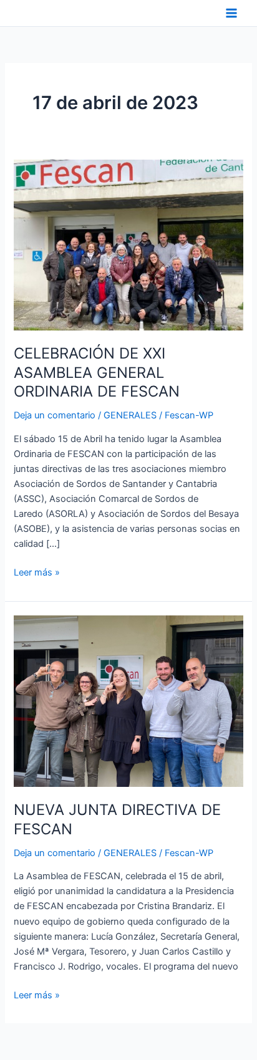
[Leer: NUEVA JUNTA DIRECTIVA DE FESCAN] (128, 700)
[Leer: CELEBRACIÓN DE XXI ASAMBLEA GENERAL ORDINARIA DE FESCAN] (128, 244)
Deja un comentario (54, 415)
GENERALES (130, 415)
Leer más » (37, 571)
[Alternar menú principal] (231, 13)
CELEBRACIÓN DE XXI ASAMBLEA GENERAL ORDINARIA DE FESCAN (97, 372)
